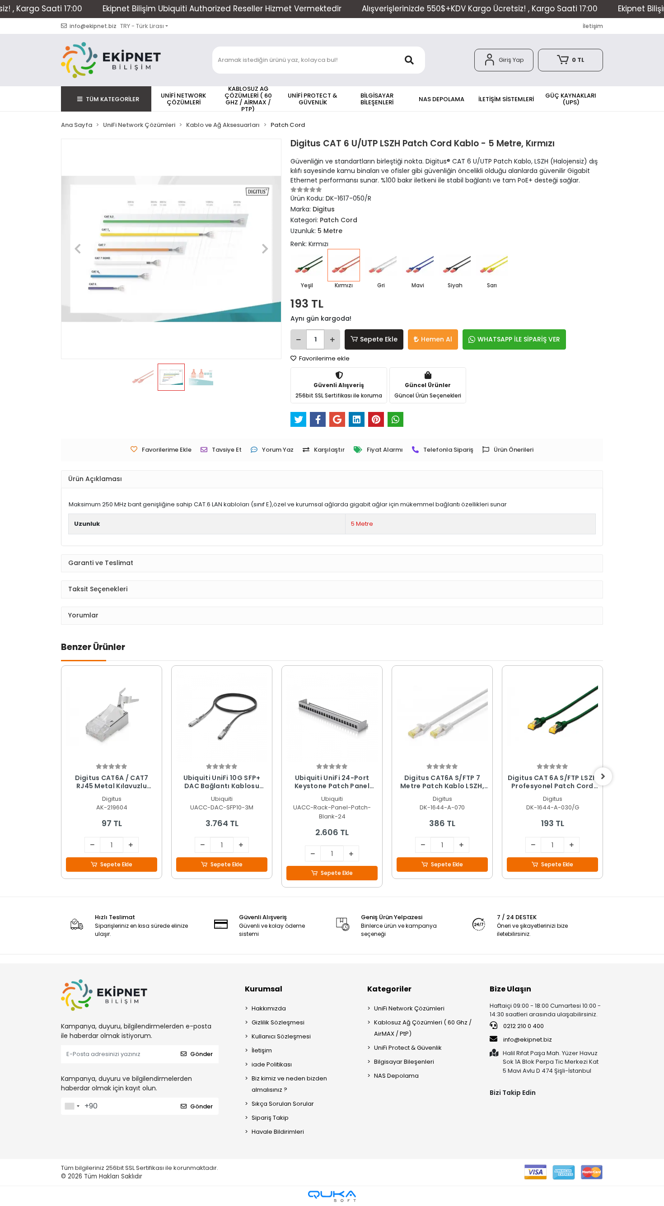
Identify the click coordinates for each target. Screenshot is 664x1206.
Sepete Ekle (378, 339)
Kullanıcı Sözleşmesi (281, 1036)
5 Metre (362, 523)
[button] (503, 60)
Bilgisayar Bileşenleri (404, 1061)
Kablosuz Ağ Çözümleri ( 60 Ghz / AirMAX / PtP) (423, 1028)
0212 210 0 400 (523, 1026)
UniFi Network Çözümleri (409, 1008)
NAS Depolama (396, 1075)
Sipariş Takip (270, 1117)
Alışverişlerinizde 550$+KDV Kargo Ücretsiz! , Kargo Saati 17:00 (480, 8)
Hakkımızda (269, 1008)
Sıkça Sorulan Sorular (283, 1103)
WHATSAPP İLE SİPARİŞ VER (518, 339)
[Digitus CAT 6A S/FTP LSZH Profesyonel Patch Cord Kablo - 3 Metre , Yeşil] (552, 716)
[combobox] (71, 1106)
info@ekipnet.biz (527, 1039)
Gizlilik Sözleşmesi (278, 1022)
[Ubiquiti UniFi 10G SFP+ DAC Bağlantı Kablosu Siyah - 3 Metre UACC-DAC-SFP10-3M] (221, 716)
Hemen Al (436, 339)
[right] (603, 776)
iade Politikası (272, 1064)
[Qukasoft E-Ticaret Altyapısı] (332, 1196)
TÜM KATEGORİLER (112, 99)
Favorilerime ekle (324, 358)
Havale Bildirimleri (278, 1131)
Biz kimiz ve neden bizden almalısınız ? (289, 1084)
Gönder (201, 1054)
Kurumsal (263, 989)
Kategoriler (389, 989)
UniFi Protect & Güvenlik (408, 1047)
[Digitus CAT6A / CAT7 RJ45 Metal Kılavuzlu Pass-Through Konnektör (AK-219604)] (111, 716)
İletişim (593, 26)
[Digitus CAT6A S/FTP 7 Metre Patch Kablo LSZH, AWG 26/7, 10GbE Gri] (442, 716)
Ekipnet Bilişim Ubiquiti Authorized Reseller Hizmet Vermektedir (222, 8)
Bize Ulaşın (510, 989)
